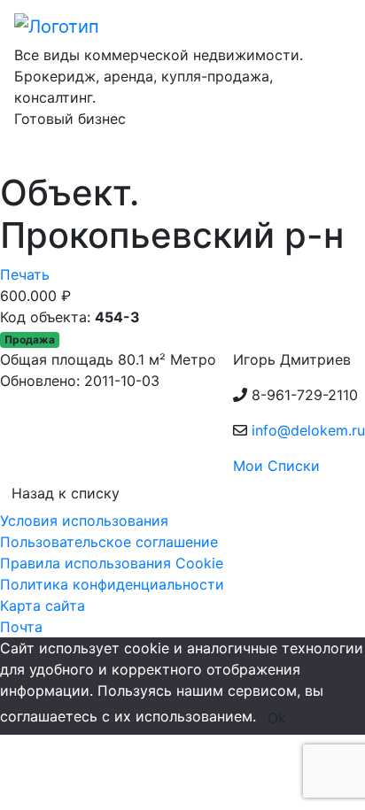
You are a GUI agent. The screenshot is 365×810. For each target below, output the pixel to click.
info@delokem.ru (308, 430)
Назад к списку (66, 493)
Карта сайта (42, 605)
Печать (25, 274)
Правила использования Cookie (111, 563)
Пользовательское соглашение (109, 542)
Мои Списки (276, 465)
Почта (21, 627)
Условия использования (84, 520)
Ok (277, 718)
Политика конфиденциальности (112, 584)
